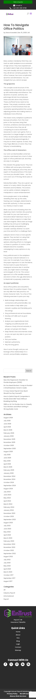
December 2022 (9, 544)
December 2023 (9, 513)
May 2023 (7, 532)
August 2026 (8, 418)
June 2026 (7, 424)
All (29, 33)
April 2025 (7, 464)
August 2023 (8, 523)
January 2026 (9, 436)
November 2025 (9, 442)
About (18, 635)
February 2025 (9, 470)
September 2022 (10, 554)
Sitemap (18, 650)
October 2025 (9, 445)
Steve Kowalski (11, 33)
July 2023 (7, 526)
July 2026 (7, 421)
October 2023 (9, 516)
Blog (18, 641)
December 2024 (9, 476)
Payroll (6, 599)
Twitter (11, 664)
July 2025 (7, 455)
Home (18, 632)
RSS (28, 664)
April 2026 (7, 427)
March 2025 (8, 467)
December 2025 (9, 439)
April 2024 (7, 501)
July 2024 (7, 492)
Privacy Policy (12, 694)
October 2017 (8, 575)
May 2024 (7, 498)
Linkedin (22, 664)
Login (18, 644)
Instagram (17, 664)
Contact (18, 647)
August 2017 (8, 581)
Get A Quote (18, 2)
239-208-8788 (21, 8)
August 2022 (8, 557)
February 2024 (9, 507)
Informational (9, 596)
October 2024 (9, 482)
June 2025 (7, 458)
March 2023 (8, 538)
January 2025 (9, 473)
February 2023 (9, 541)
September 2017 (9, 578)
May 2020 (7, 566)
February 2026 (9, 433)
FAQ (18, 638)
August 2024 (8, 489)
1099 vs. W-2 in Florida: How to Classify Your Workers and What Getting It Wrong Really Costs (18, 406)
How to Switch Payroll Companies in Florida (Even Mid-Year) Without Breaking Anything (17, 398)
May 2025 (7, 461)
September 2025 (10, 449)
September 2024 (10, 486)
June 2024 (7, 495)
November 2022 (9, 547)
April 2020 (7, 569)
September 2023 (10, 520)
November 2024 (9, 479)
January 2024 (9, 510)
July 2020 (7, 563)
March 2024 (8, 504)
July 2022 (7, 560)
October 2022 (9, 550)
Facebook (5, 664)
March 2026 (8, 430)
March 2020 (8, 572)
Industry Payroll (9, 593)
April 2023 (7, 535)
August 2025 (8, 452)
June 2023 (7, 529)
